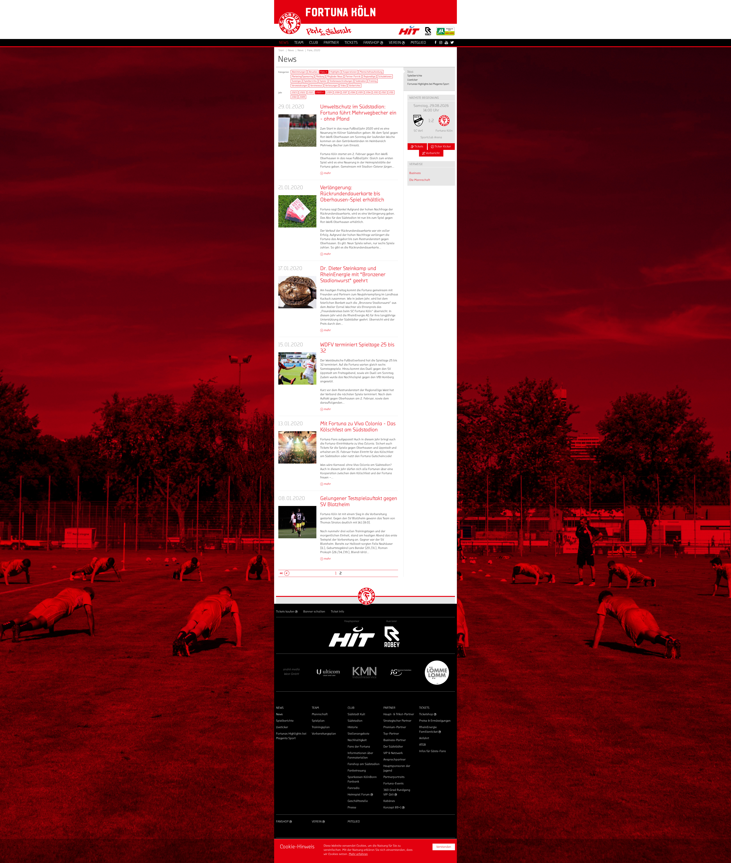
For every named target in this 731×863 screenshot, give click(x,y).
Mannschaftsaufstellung (371, 72)
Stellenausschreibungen (341, 81)
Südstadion (360, 81)
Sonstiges (296, 81)
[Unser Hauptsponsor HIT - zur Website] (409, 31)
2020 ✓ (320, 92)
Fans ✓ (323, 72)
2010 (294, 97)
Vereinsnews (316, 85)
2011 (391, 92)
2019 (329, 92)
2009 (302, 97)
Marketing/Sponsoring (302, 76)
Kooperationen (350, 72)
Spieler (323, 81)
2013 (376, 92)
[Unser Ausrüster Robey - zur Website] (428, 34)
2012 (383, 92)
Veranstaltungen (299, 85)
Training (373, 81)
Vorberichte (354, 85)
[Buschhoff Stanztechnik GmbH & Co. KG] (328, 672)
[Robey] (391, 636)
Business (415, 173)
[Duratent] (292, 672)
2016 (352, 92)
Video (343, 85)
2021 (310, 92)
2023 (294, 92)
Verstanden (443, 846)
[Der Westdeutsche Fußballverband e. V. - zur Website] (445, 33)
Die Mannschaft (419, 179)
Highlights (335, 72)
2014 (368, 92)
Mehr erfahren (358, 854)
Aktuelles (313, 72)
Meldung (320, 76)
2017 (345, 92)
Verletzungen (331, 85)
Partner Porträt (353, 76)
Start (281, 50)
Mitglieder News (334, 76)
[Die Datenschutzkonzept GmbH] (364, 672)
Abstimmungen (299, 72)
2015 (360, 92)
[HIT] (351, 636)
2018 (337, 92)
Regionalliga (369, 76)
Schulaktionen (385, 76)
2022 (302, 92)
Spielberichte (310, 81)
